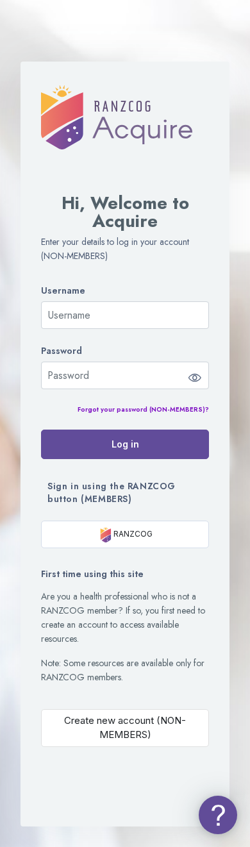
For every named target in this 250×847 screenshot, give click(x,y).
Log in (125, 444)
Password (61, 351)
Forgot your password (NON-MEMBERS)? (143, 409)
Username (63, 290)
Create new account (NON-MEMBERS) (125, 727)
